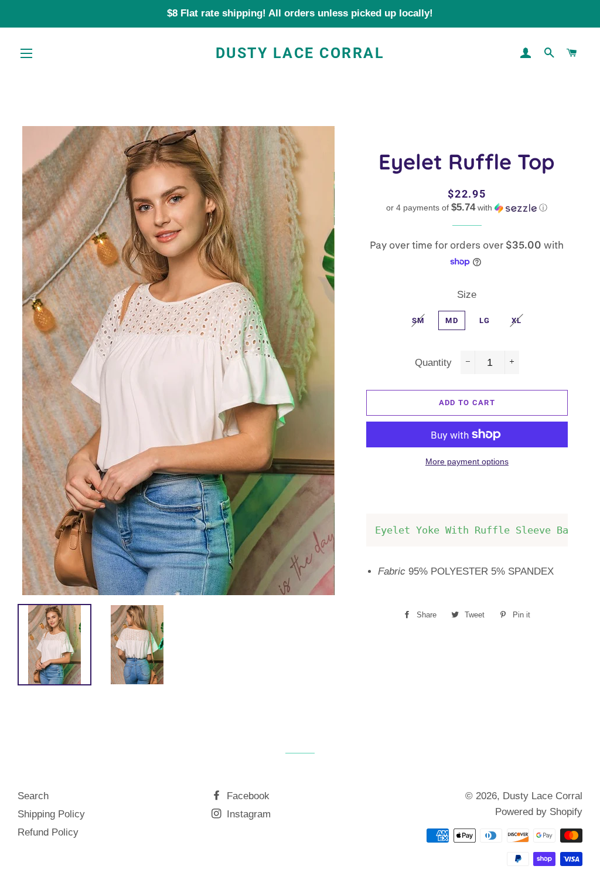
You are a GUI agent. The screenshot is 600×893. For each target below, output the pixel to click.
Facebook (247, 796)
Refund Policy (48, 832)
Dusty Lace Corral (300, 53)
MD (451, 320)
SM (418, 320)
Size (466, 294)
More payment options (467, 461)
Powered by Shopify (538, 811)
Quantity (433, 362)
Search (33, 796)
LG (484, 320)
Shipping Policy (51, 814)
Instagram (247, 814)
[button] (467, 207)
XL (517, 320)
